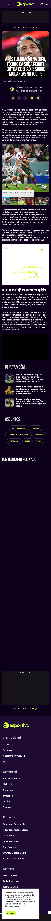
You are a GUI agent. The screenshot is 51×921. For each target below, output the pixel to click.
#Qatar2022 (26, 269)
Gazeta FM (8, 835)
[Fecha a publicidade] (49, 912)
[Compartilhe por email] (38, 98)
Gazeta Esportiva (12, 841)
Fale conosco (10, 875)
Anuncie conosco (11, 778)
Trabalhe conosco (12, 881)
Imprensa (8, 795)
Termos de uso (10, 886)
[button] (47, 146)
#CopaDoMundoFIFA (33, 267)
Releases (7, 807)
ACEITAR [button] (10, 913)
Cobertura (8, 790)
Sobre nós (8, 744)
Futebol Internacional (18, 434)
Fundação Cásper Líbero (15, 824)
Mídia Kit (7, 784)
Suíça (34, 27)
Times (9, 4)
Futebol (35, 428)
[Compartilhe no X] (25, 98)
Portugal (14, 441)
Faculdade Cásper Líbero (16, 829)
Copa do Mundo (18, 428)
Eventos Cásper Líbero (14, 852)
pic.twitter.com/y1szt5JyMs (25, 272)
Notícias (39, 434)
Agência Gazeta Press (14, 858)
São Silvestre (10, 847)
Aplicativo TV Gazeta (14, 755)
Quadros (7, 750)
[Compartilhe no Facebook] (31, 98)
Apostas (41, 4)
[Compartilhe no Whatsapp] (19, 98)
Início (16, 27)
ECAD (6, 761)
